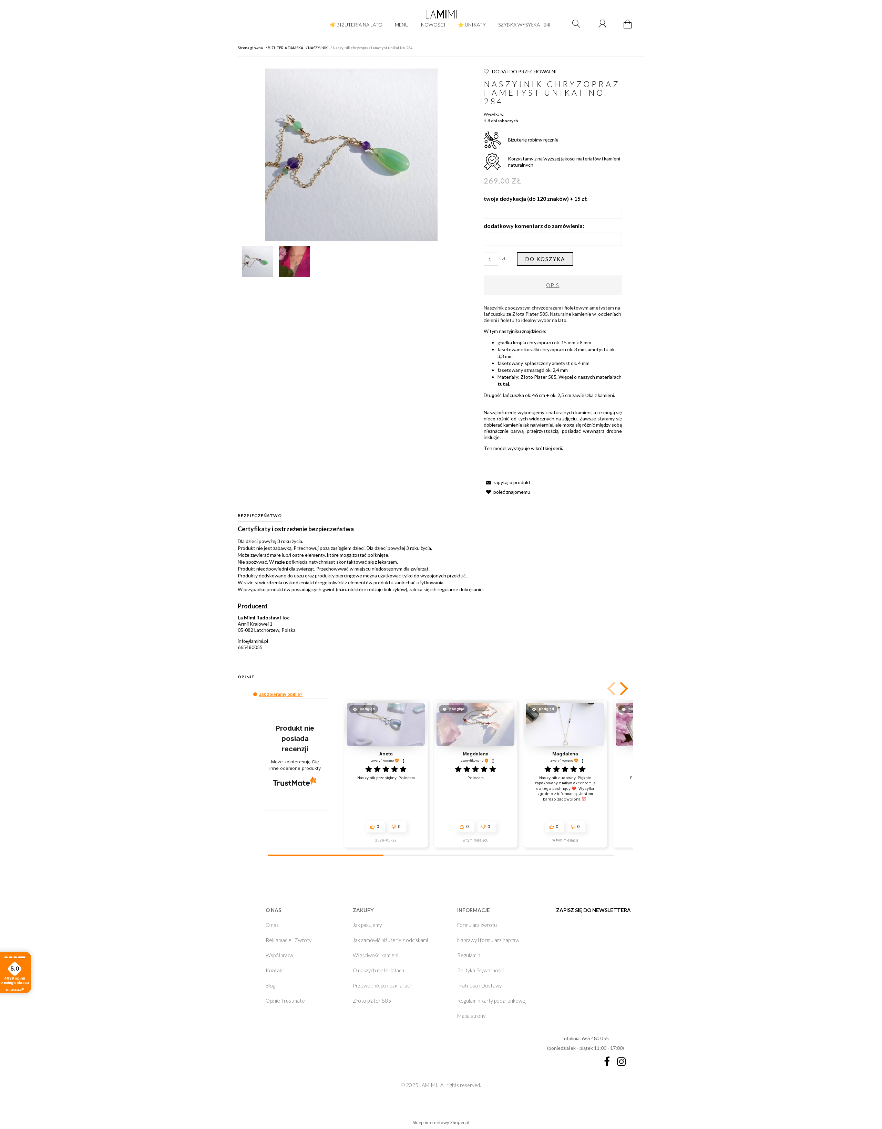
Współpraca (279, 955)
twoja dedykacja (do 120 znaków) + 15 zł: (535, 198)
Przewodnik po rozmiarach (382, 985)
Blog (270, 985)
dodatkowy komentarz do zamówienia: (534, 225)
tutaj (503, 384)
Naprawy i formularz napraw (488, 940)
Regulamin (468, 955)
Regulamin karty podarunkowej (491, 1000)
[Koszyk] (629, 28)
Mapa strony (471, 1016)
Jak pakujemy (367, 925)
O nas (272, 925)
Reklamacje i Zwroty (288, 940)
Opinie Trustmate (285, 1000)
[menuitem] (356, 24)
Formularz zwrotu (477, 925)
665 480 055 (595, 1038)
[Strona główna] (441, 14)
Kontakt (275, 970)
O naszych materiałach (378, 970)
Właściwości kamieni (375, 955)
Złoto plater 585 (372, 1000)
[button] (507, 482)
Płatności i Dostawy (479, 985)
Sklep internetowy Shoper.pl (441, 1122)
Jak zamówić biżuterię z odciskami (390, 940)
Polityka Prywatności (480, 970)
